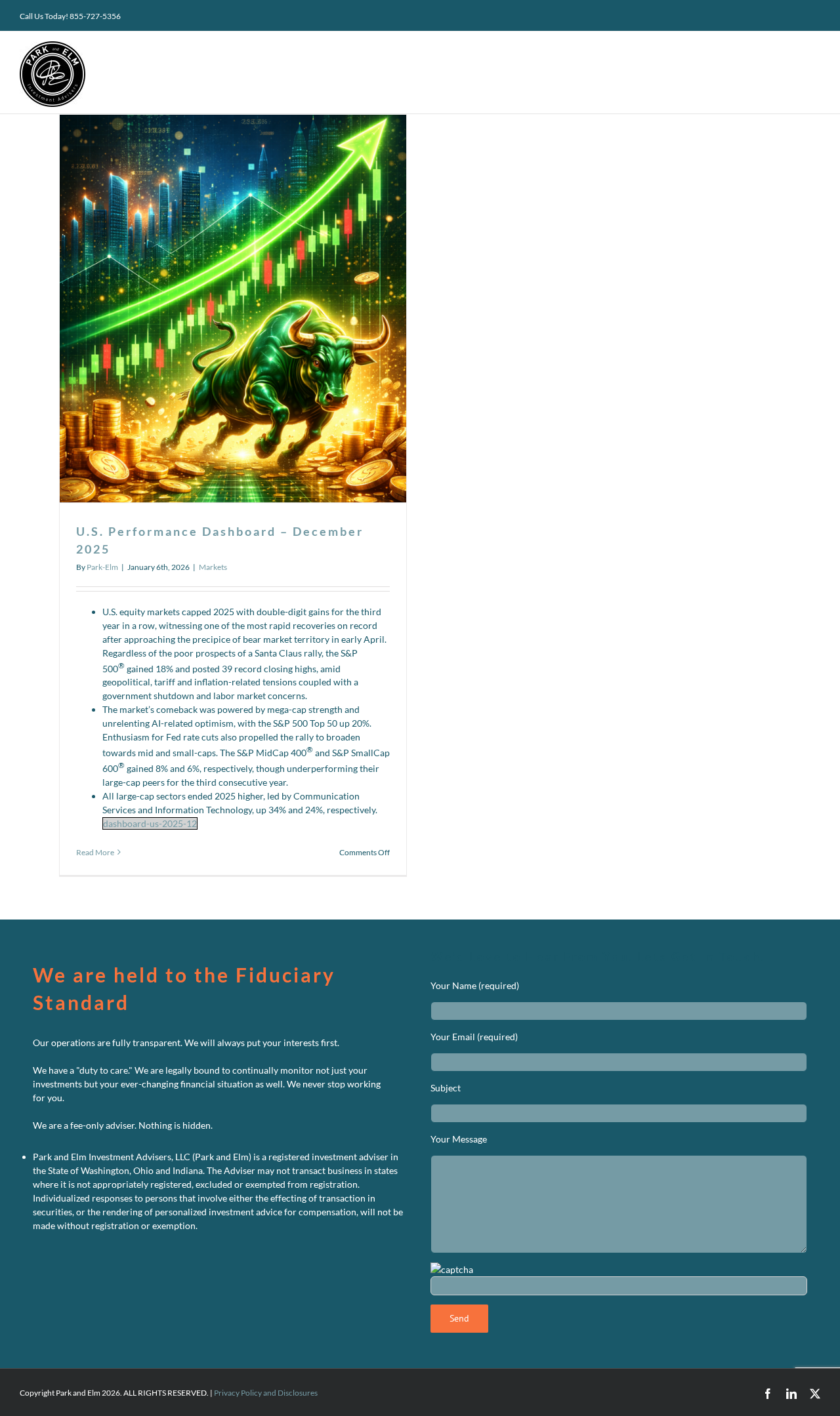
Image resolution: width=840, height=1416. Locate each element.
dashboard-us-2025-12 (150, 823)
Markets (213, 567)
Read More (95, 852)
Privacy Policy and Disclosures (266, 1393)
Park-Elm (102, 567)
